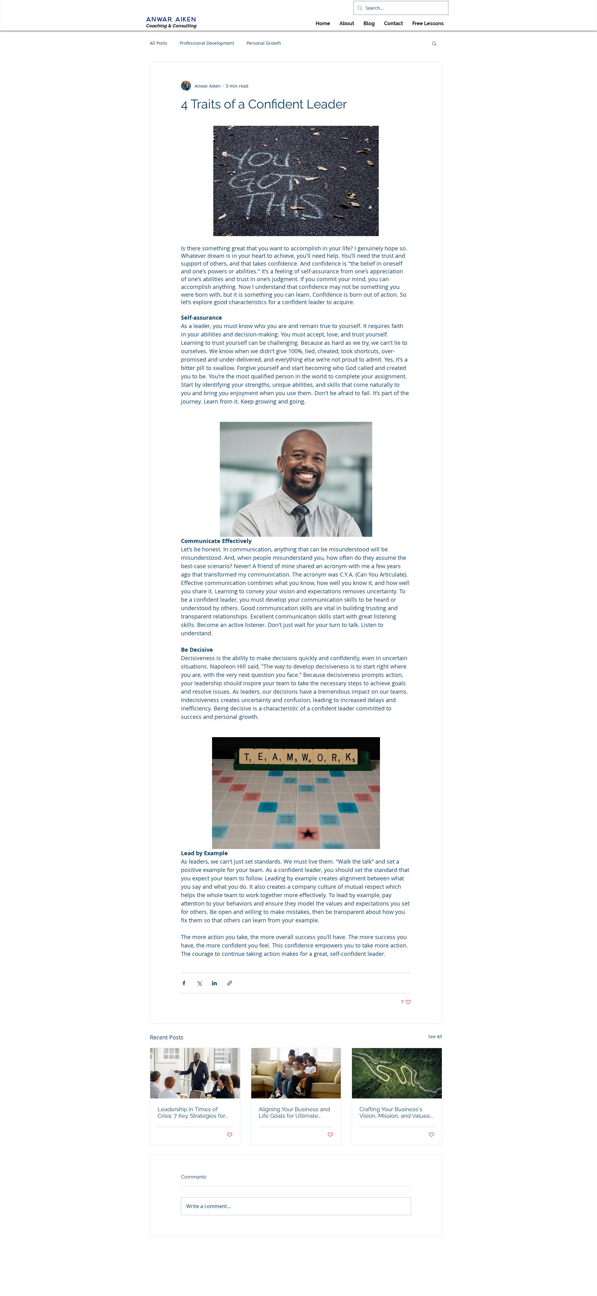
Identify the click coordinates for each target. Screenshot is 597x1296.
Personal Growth (264, 43)
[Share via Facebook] (184, 983)
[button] (434, 43)
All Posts (158, 43)
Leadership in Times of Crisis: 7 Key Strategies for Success (191, 1112)
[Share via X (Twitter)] (199, 983)
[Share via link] (230, 983)
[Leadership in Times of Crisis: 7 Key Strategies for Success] (195, 1073)
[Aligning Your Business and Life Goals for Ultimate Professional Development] (296, 1073)
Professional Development (207, 43)
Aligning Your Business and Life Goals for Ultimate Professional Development (294, 1112)
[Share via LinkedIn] (214, 983)
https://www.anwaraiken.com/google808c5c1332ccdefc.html (303, 1287)
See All (435, 1036)
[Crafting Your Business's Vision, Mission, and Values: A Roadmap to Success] (397, 1073)
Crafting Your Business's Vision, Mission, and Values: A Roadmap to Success (395, 1112)
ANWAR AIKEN (171, 19)
